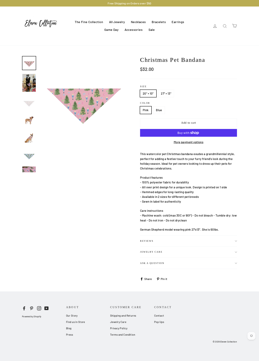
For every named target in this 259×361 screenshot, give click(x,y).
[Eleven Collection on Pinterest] (31, 308)
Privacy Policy (118, 328)
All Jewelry (117, 22)
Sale (152, 30)
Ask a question (152, 263)
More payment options (189, 142)
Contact (159, 315)
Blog (69, 328)
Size (143, 86)
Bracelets (159, 22)
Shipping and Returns (123, 315)
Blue (159, 110)
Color (145, 103)
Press (69, 334)
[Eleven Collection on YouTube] (46, 308)
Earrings (178, 22)
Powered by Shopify (31, 316)
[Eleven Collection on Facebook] (24, 308)
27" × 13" (166, 93)
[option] (83, 99)
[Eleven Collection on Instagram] (39, 308)
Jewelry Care (151, 252)
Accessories (134, 30)
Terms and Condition (122, 334)
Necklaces (138, 22)
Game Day (111, 30)
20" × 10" (148, 93)
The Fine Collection (89, 22)
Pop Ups (159, 321)
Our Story (72, 315)
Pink (146, 110)
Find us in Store (75, 321)
